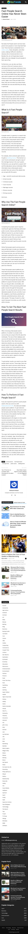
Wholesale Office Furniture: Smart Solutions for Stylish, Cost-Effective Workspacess (18, 569)
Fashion (4, 673)
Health (4, 694)
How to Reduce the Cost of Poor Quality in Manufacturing (13, 555)
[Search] (26, 2)
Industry (4, 715)
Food (3, 678)
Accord (4, 605)
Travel (4, 814)
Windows (4, 821)
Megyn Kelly (5, 750)
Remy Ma (4, 781)
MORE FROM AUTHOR (19, 502)
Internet (4, 720)
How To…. (4, 711)
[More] (17, 22)
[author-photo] (14, 488)
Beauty (4, 622)
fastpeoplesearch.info (8, 406)
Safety (4, 783)
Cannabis (4, 633)
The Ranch (5, 809)
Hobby (4, 701)
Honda (4, 708)
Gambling (5, 685)
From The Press (6, 680)
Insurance (5, 718)
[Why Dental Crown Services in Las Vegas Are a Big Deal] (5, 585)
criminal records (9, 461)
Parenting (5, 769)
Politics (4, 776)
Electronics (5, 666)
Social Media (5, 788)
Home (3, 5)
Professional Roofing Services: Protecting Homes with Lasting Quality (18, 592)
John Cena (5, 725)
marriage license (5, 463)
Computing (8, 5)
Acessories (5, 608)
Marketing (5, 743)
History (4, 699)
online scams (5, 50)
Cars (3, 636)
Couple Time (5, 650)
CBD (3, 640)
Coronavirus (5, 647)
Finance (4, 676)
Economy (4, 661)
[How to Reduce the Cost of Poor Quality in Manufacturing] (14, 543)
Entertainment (6, 668)
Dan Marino (5, 654)
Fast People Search (18, 461)
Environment (5, 671)
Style (3, 799)
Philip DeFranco (6, 771)
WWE (3, 823)
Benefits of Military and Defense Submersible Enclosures (17, 576)
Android (4, 612)
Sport (3, 795)
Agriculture (5, 610)
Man (3, 741)
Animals (4, 615)
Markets (4, 746)
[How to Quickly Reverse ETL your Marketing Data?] (5, 516)
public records (13, 463)
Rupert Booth (4, 558)
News (3, 764)
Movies (4, 755)
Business (4, 629)
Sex (3, 785)
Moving (4, 757)
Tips (3, 811)
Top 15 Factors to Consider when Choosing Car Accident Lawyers (7, 472)
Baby (3, 619)
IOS (3, 722)
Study (3, 797)
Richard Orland (6, 19)
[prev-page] (3, 531)
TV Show (4, 816)
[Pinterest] (10, 22)
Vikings (4, 818)
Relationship (5, 778)
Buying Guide (5, 631)
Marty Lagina (5, 748)
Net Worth (5, 762)
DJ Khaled (5, 659)
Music (4, 760)
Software (4, 790)
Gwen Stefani (5, 692)
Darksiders (5, 657)
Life (3, 736)
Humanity (5, 713)
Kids (3, 727)
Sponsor (4, 792)
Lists (3, 739)
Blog (3, 626)
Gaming (4, 690)
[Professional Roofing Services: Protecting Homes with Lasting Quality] (5, 592)
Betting (4, 624)
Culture (4, 652)
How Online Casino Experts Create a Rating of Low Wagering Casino (20, 472)
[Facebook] (3, 22)
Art (3, 617)
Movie (4, 753)
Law (3, 732)
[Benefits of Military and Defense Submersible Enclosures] (5, 577)
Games (4, 687)
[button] (2, 2)
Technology (5, 807)
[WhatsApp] (13, 22)
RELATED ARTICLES (7, 502)
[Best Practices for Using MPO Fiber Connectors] (5, 508)
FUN (3, 683)
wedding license (11, 158)
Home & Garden (6, 706)
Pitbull (4, 774)
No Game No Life (6, 767)
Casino (4, 638)
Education (5, 664)
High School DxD (6, 697)
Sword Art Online (6, 802)
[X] (6, 22)
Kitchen (4, 729)
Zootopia (4, 825)
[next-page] (5, 531)
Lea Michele (5, 734)
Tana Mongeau (6, 804)
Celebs (4, 643)
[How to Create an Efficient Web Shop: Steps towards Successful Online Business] (5, 523)
